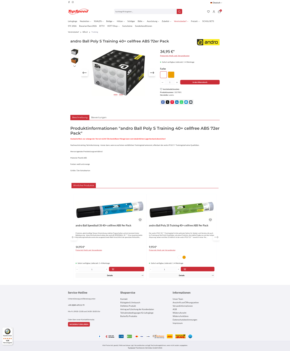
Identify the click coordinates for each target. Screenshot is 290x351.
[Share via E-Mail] (190, 102)
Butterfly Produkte (128, 316)
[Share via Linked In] (177, 102)
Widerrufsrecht (179, 313)
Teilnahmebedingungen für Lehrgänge (136, 313)
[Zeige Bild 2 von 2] (121, 94)
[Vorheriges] (84, 72)
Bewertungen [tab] (98, 117)
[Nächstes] (152, 72)
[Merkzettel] (208, 11)
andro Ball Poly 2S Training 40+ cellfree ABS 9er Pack (178, 225)
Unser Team (178, 299)
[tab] (79, 117)
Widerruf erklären (180, 316)
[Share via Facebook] (163, 102)
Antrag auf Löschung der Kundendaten (137, 309)
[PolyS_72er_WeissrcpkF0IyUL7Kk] (118, 73)
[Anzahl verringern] (162, 82)
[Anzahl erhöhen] (177, 82)
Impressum (178, 323)
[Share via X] (167, 102)
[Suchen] (179, 11)
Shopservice (127, 292)
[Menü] (11, 328)
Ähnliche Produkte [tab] (83, 185)
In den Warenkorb (200, 82)
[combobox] (145, 11)
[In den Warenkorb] (126, 269)
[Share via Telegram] (186, 102)
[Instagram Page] (73, 2)
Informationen (182, 292)
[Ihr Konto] (214, 11)
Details (110, 275)
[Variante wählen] (197, 269)
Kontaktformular (87, 319)
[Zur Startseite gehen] (79, 11)
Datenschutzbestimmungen (185, 320)
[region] (113, 72)
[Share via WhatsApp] (181, 102)
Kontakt (124, 299)
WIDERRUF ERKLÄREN (78, 324)
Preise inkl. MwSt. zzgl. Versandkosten (175, 56)
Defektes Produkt (128, 306)
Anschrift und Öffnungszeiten (186, 302)
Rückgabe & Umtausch (130, 302)
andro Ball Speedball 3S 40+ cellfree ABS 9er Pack (103, 225)
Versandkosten (139, 345)
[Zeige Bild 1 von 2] (116, 94)
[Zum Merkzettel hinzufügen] (140, 220)
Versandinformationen (183, 306)
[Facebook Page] (69, 2)
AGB (175, 309)
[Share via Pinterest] (172, 102)
